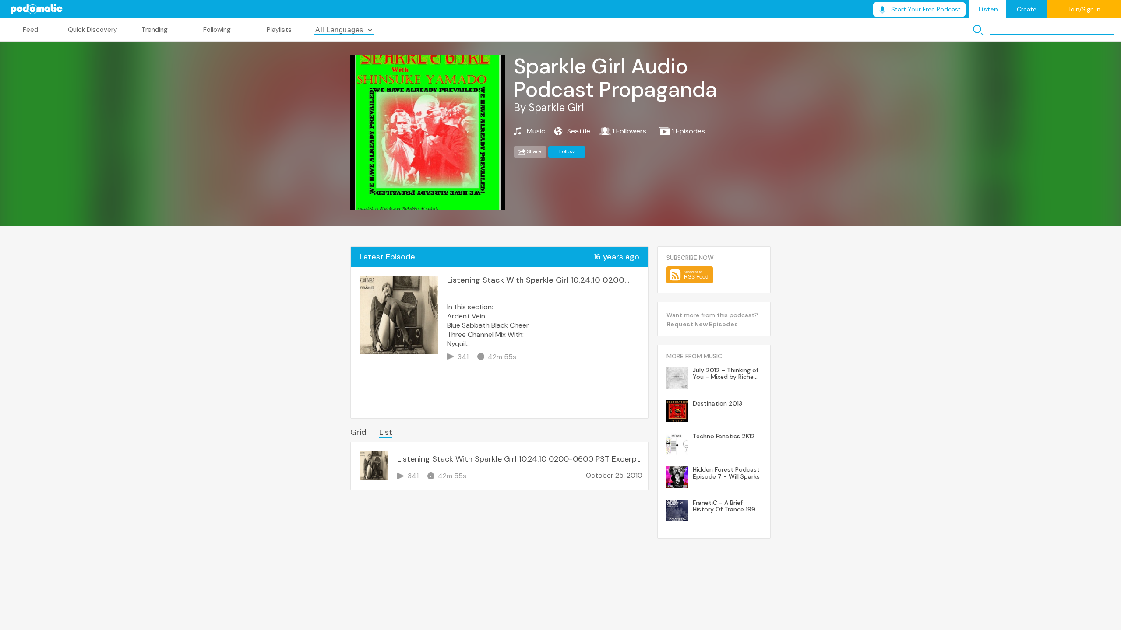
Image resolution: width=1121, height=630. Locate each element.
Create (1026, 9)
